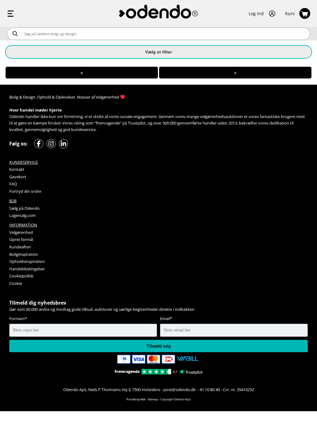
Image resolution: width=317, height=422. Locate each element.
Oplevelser (65, 97)
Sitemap (153, 399)
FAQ (13, 184)
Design (29, 97)
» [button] (235, 72)
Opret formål (21, 239)
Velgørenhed (107, 97)
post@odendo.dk (180, 389)
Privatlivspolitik (135, 399)
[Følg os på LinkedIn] (63, 143)
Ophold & (46, 97)
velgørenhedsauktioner (221, 116)
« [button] (81, 72)
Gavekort (17, 176)
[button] (262, 13)
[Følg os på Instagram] (51, 143)
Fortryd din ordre (25, 191)
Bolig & (15, 97)
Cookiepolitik (21, 276)
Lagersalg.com (22, 215)
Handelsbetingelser (27, 269)
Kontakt (16, 169)
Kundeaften (20, 247)
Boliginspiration (23, 254)
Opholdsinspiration (27, 261)
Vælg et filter (158, 51)
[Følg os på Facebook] (38, 143)
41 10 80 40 (210, 389)
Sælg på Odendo (24, 208)
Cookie (15, 283)
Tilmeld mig (158, 346)
